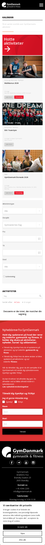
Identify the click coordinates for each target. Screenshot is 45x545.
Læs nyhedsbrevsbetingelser (15, 386)
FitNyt (20, 402)
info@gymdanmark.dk (22, 491)
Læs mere (9, 97)
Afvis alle (22, 540)
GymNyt (9, 402)
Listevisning (10, 276)
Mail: (5, 418)
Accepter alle (22, 527)
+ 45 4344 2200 (22, 488)
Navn (5, 406)
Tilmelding (18, 97)
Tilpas (22, 533)
